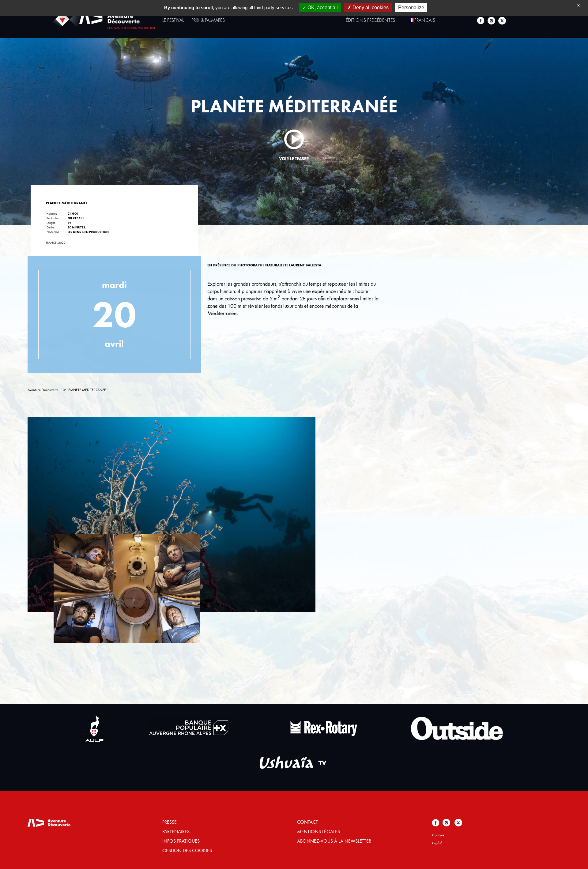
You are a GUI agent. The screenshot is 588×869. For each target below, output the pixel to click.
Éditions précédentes (370, 20)
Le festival (173, 20)
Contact (307, 822)
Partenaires (176, 831)
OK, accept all (322, 7)
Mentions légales (318, 831)
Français (438, 835)
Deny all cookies (370, 7)
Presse (169, 822)
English (437, 843)
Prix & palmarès (208, 20)
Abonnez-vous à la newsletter (334, 841)
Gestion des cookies (187, 850)
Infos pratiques (181, 841)
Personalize (411, 7)
